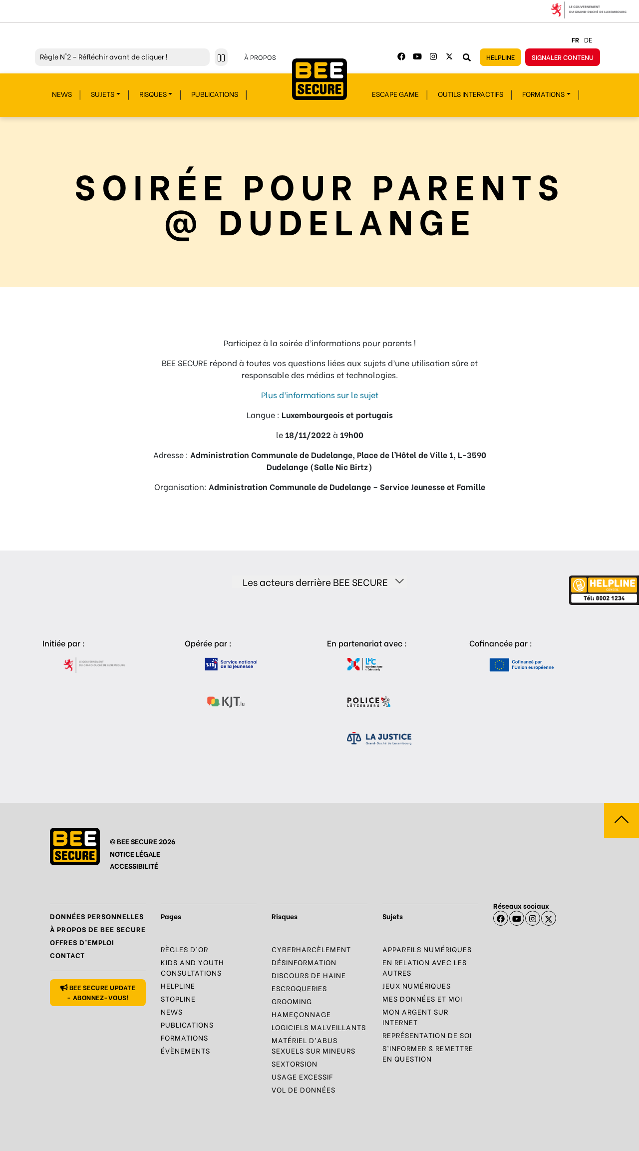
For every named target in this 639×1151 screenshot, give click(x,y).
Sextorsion (295, 1063)
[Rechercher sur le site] (467, 57)
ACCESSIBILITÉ (134, 865)
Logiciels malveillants (319, 1027)
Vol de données (303, 1089)
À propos (260, 56)
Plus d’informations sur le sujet (319, 394)
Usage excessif (302, 1076)
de (588, 39)
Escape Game (395, 93)
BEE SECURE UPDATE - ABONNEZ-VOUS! (101, 992)
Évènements (185, 1050)
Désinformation (304, 962)
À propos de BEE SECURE (98, 929)
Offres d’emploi (82, 942)
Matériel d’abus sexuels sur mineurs (313, 1045)
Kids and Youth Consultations (192, 967)
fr (575, 39)
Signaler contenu (563, 56)
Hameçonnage (301, 1014)
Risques (153, 93)
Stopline (178, 998)
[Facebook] (401, 56)
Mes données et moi (422, 998)
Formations (543, 93)
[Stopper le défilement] (221, 57)
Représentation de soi (427, 1035)
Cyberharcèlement (311, 949)
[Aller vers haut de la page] (621, 820)
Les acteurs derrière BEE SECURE (315, 582)
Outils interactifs (470, 93)
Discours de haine (309, 975)
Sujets (102, 93)
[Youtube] (417, 56)
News (62, 93)
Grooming (292, 1001)
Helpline (500, 56)
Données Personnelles (97, 916)
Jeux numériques (416, 985)
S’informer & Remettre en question (427, 1053)
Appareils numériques (427, 949)
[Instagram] (433, 56)
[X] (548, 918)
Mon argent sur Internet (415, 1016)
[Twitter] (449, 56)
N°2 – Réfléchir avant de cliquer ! (103, 56)
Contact (67, 955)
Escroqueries (299, 988)
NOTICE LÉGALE (135, 853)
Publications (214, 93)
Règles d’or (184, 949)
